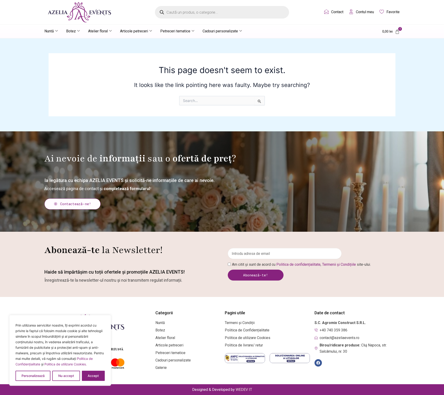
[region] (60, 350)
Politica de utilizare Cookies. (65, 364)
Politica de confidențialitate (298, 264)
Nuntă (49, 31)
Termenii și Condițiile (339, 264)
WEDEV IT (244, 389)
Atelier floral (98, 31)
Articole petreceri (134, 31)
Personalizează (33, 376)
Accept (93, 376)
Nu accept (66, 376)
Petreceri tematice (175, 31)
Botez (71, 31)
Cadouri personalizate (220, 31)
